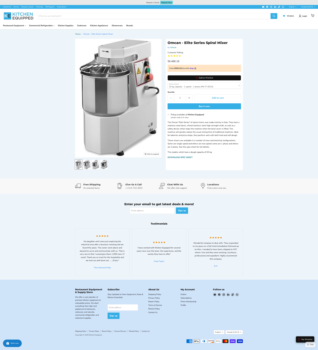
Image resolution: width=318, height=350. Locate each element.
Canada (307, 7)
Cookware (81, 25)
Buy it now (204, 106)
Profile (183, 305)
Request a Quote (27, 7)
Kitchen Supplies (65, 25)
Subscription (61, 7)
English (291, 7)
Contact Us (7, 7)
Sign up (182, 210)
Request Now (166, 2)
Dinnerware (117, 25)
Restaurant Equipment (13, 25)
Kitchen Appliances (99, 25)
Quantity (171, 92)
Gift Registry (50, 7)
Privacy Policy (154, 298)
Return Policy (153, 301)
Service (16, 7)
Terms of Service (155, 305)
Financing (39, 7)
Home (78, 34)
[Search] (274, 16)
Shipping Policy (154, 294)
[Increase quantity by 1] (189, 98)
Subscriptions (186, 298)
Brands (129, 25)
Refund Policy (154, 309)
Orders (183, 294)
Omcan (173, 47)
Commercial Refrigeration (41, 25)
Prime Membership (188, 301)
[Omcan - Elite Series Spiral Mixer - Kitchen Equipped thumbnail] (78, 164)
